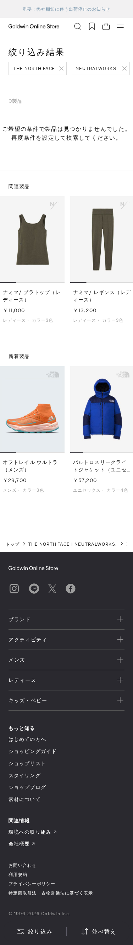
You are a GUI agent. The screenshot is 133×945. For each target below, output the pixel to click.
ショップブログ (27, 787)
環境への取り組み (30, 831)
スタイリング (25, 775)
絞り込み (40, 931)
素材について (25, 799)
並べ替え (104, 931)
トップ (13, 544)
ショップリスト (27, 763)
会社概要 (19, 843)
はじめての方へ (27, 739)
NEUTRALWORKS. (97, 68)
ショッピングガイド (33, 751)
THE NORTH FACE (34, 68)
